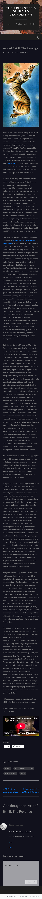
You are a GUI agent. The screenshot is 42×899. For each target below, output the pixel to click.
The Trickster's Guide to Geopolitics (21, 11)
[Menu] (6, 37)
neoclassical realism (24, 768)
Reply (11, 847)
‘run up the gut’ (12, 163)
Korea (7, 768)
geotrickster (22, 52)
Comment (31, 882)
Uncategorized (13, 761)
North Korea (10, 773)
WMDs (23, 773)
